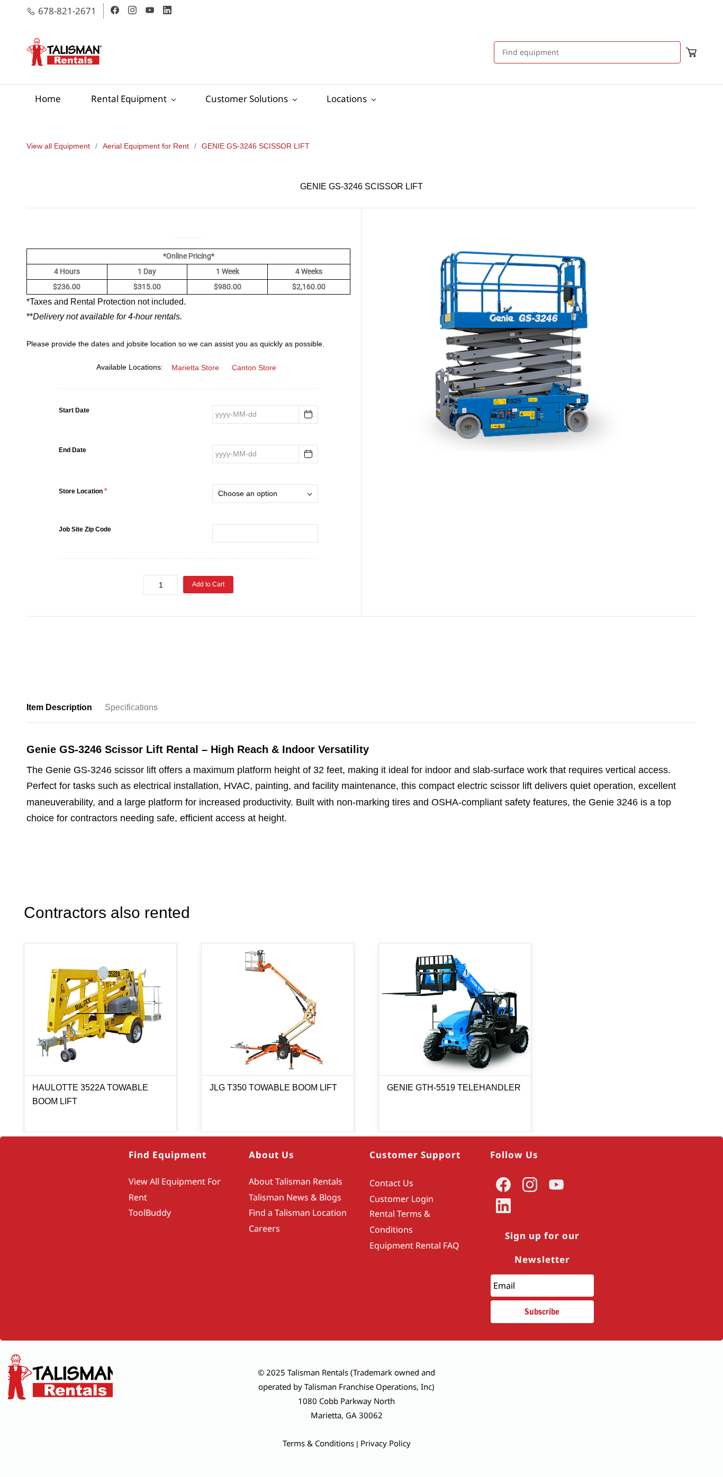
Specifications (131, 707)
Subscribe (542, 1311)
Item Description (59, 707)
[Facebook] (503, 1184)
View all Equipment (58, 146)
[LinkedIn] (503, 1205)
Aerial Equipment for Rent (146, 146)
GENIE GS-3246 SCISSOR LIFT (256, 146)
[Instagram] (529, 1184)
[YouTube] (556, 1184)
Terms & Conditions (318, 1443)
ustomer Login (404, 1199)
